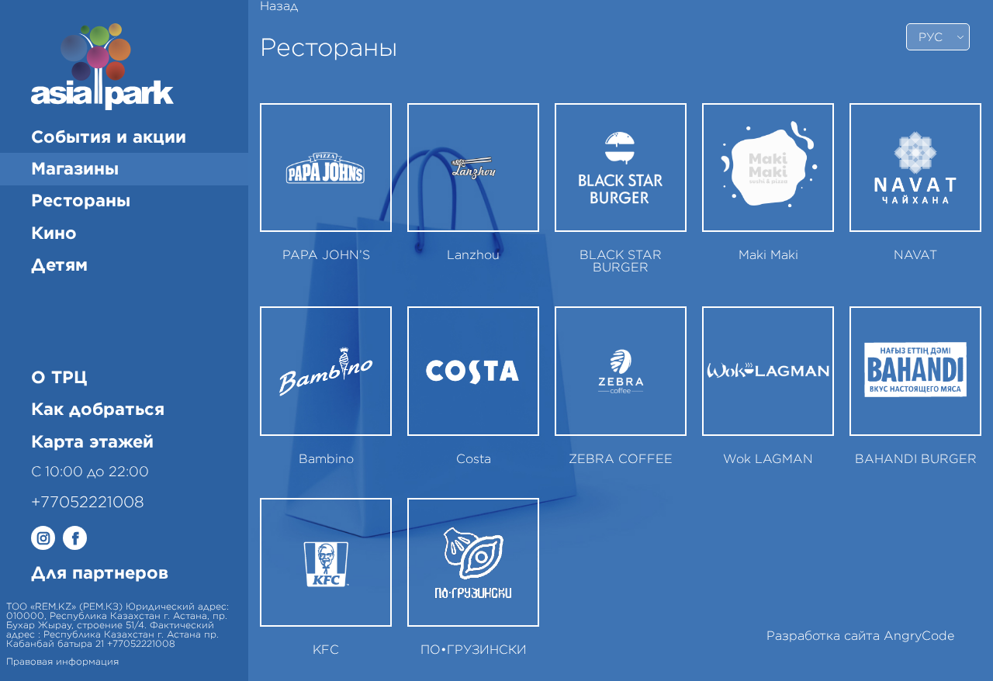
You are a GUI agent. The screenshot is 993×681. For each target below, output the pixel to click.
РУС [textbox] (931, 37)
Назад (279, 6)
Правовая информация (62, 661)
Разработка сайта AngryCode (860, 636)
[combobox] (938, 36)
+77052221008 (87, 502)
